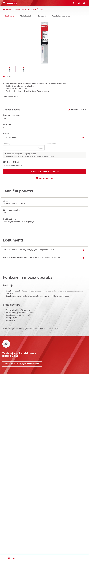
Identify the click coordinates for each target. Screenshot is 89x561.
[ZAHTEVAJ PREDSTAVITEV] (8, 558)
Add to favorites (46, 178)
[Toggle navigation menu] (3, 3)
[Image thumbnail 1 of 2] (9, 69)
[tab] (9, 16)
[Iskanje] (83, 3)
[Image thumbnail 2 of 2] (23, 69)
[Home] (11, 3)
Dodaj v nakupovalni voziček (46, 172)
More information (10, 97)
